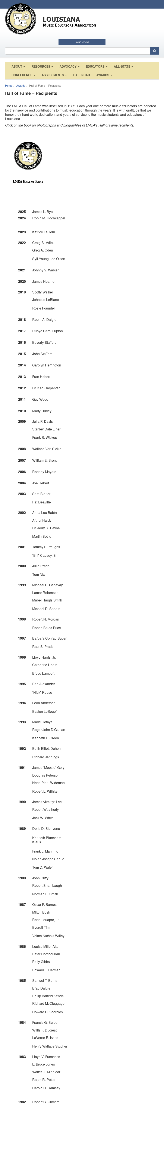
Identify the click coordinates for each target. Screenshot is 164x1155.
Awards (103, 75)
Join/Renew (82, 42)
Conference (22, 75)
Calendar (81, 75)
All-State (122, 66)
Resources (41, 66)
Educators (95, 66)
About (17, 66)
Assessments (53, 75)
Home (8, 85)
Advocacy (68, 66)
